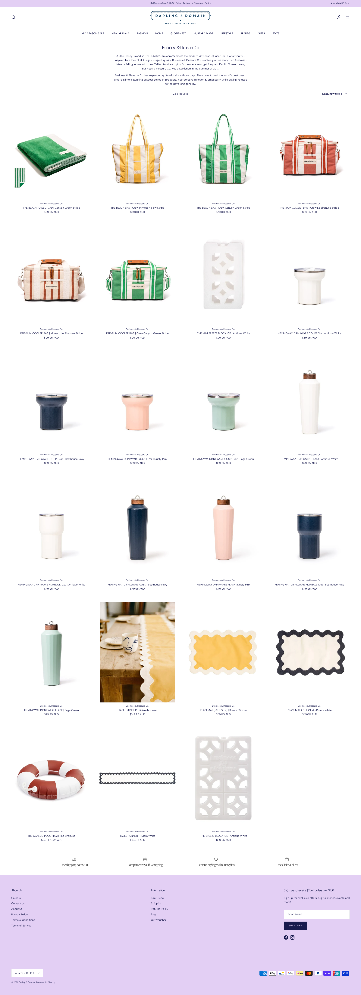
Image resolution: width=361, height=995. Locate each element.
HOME (159, 33)
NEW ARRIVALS (120, 33)
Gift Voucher (158, 920)
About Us (16, 909)
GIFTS (261, 33)
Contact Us (18, 903)
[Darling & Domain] (180, 17)
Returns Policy (159, 909)
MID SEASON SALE (93, 33)
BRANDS (245, 33)
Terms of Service (21, 925)
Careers (16, 898)
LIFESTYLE (227, 33)
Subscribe (295, 925)
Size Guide (157, 898)
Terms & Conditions (23, 920)
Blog (153, 914)
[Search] (13, 17)
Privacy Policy (19, 914)
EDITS (275, 33)
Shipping (156, 903)
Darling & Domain (27, 982)
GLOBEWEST (178, 33)
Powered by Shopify (45, 982)
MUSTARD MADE (203, 33)
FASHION (142, 33)
